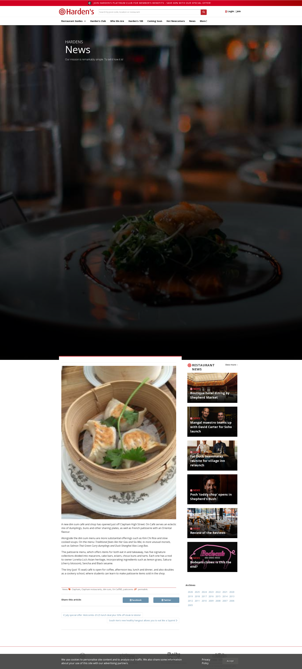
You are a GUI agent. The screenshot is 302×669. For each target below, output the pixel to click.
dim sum (107, 589)
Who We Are (117, 21)
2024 (204, 591)
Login (230, 11)
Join (238, 11)
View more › (231, 364)
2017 (204, 596)
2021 (224, 591)
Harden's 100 (136, 21)
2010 (204, 600)
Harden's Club (98, 21)
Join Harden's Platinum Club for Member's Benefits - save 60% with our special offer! (152, 2)
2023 (211, 591)
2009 (211, 600)
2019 (190, 596)
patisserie (128, 589)
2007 (224, 600)
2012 (190, 600)
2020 (231, 591)
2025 (197, 591)
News (192, 21)
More (203, 21)
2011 (197, 600)
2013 (231, 596)
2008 (218, 600)
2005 (190, 605)
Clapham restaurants (91, 589)
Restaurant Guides (72, 21)
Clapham (76, 589)
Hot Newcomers (176, 21)
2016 (211, 596)
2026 (190, 591)
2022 (218, 591)
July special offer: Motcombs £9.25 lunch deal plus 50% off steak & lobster (103, 615)
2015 (218, 596)
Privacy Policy (206, 661)
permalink (143, 589)
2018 (197, 596)
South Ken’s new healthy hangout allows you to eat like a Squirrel (142, 620)
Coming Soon (154, 21)
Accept (230, 660)
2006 (231, 600)
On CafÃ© (117, 589)
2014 (224, 596)
